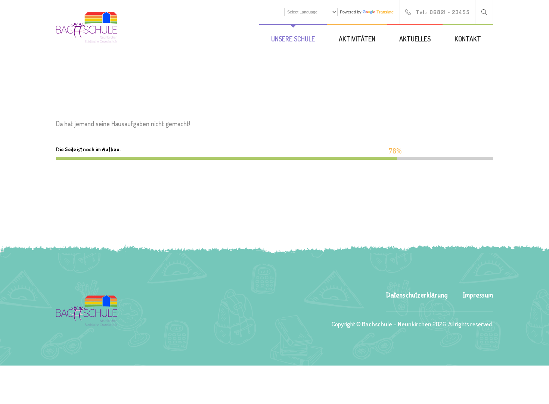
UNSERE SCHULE (293, 39)
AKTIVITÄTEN (357, 39)
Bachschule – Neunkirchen (396, 324)
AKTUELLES (415, 39)
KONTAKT (468, 39)
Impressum (478, 295)
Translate (385, 12)
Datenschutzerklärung (417, 295)
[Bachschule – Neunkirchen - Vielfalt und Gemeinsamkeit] (86, 26)
